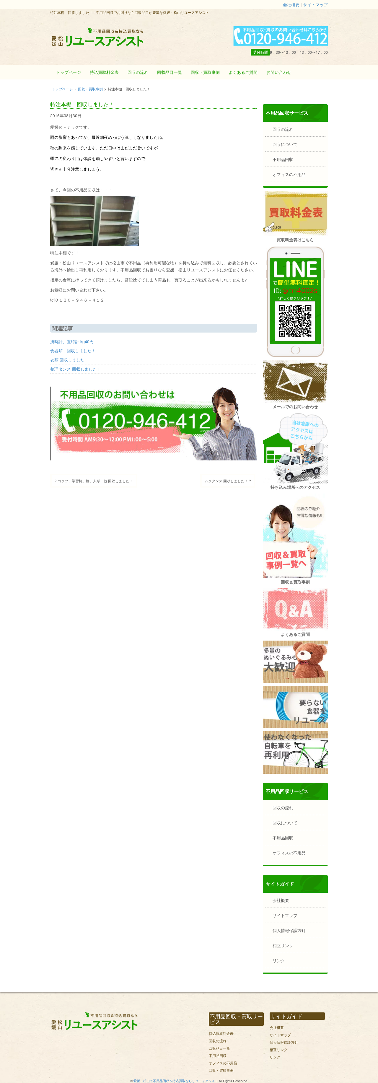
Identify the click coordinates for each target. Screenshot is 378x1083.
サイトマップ (315, 4)
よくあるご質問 (243, 72)
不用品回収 (283, 159)
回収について (285, 144)
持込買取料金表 (104, 72)
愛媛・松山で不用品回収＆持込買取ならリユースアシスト (175, 1080)
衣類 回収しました (67, 360)
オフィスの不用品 (289, 174)
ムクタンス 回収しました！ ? (228, 480)
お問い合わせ (278, 72)
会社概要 (291, 4)
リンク (279, 960)
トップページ (68, 72)
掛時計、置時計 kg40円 (72, 341)
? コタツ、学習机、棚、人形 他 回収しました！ (94, 480)
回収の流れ (138, 72)
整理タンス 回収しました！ (75, 369)
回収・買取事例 (205, 72)
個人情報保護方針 (289, 930)
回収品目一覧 (169, 72)
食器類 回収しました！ (73, 351)
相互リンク (283, 945)
